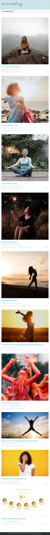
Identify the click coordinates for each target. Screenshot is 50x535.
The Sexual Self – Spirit (9, 183)
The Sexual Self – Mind (9, 300)
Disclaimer (20, 533)
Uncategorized (15, 71)
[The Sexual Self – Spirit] (25, 157)
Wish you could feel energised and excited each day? (20, 441)
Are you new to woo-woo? (10, 403)
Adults (15, 247)
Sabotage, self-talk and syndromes (13, 479)
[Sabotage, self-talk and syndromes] (25, 463)
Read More (47, 71)
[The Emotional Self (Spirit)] (25, 40)
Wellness (27, 305)
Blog (14, 130)
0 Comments (21, 71)
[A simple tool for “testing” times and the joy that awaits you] (25, 326)
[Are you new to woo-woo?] (25, 377)
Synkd (40, 533)
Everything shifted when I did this (13, 519)
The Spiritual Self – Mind (9, 125)
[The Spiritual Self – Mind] (25, 99)
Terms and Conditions (26, 533)
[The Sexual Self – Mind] (25, 274)
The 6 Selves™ (17, 130)
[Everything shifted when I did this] (25, 502)
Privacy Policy (16, 533)
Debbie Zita (5, 71)
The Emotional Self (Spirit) (10, 67)
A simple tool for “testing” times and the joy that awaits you (22, 344)
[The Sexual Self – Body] (25, 216)
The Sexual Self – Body (9, 242)
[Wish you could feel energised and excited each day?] (25, 425)
